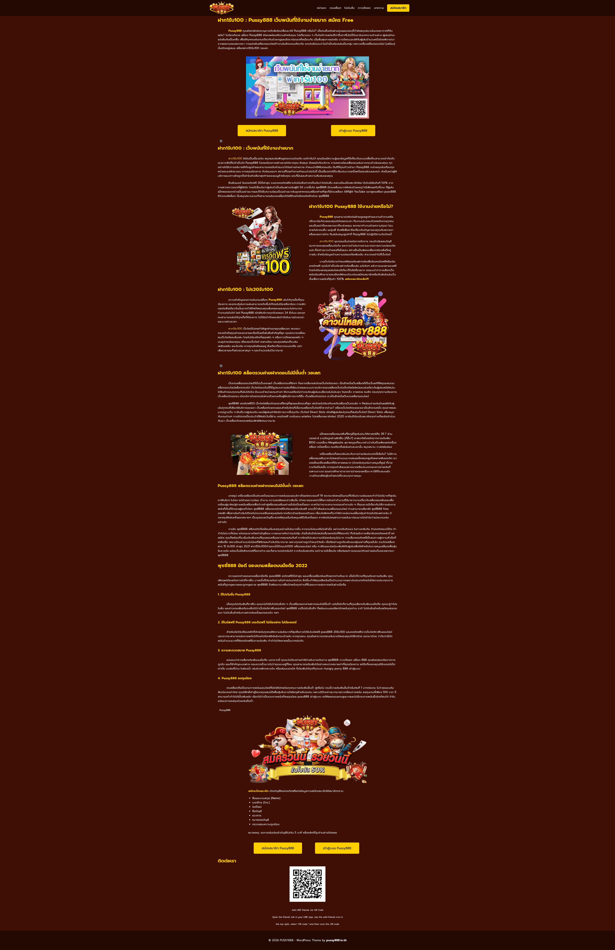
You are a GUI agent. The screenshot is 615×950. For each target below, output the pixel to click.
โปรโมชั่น (349, 8)
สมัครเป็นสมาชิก (258, 791)
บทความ (379, 8)
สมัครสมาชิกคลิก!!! (357, 279)
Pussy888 (235, 31)
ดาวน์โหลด (364, 8)
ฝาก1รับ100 (235, 158)
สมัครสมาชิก (398, 8)
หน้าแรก (321, 8)
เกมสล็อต (335, 8)
